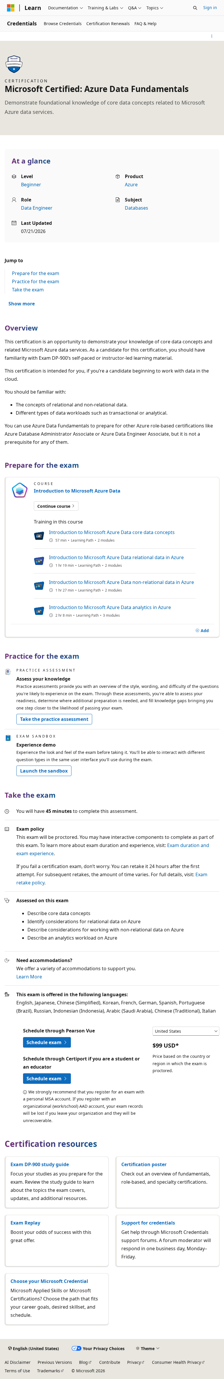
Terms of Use (17, 1370)
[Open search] (195, 8)
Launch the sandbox (44, 771)
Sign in (210, 7)
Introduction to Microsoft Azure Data (77, 491)
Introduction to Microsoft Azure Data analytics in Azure (110, 607)
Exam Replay (25, 1223)
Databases (136, 208)
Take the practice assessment (54, 719)
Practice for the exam (35, 281)
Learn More (29, 976)
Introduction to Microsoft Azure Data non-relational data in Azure (121, 582)
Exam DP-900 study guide (39, 1164)
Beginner (31, 184)
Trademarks (48, 1370)
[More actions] (212, 36)
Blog (83, 1362)
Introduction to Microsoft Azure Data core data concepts (112, 532)
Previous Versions (55, 1362)
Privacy (134, 1362)
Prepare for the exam (35, 273)
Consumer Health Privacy (176, 1362)
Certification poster (144, 1164)
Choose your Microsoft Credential (49, 1281)
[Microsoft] (11, 8)
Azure (131, 184)
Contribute (109, 1362)
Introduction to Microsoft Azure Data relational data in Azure (116, 557)
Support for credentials (148, 1223)
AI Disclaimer (18, 1362)
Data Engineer (36, 208)
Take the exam (28, 289)
